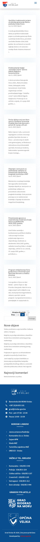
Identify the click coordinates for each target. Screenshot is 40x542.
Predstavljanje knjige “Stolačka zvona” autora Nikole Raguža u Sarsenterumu (17, 70)
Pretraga (32, 318)
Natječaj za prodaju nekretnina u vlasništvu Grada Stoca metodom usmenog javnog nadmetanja (18, 338)
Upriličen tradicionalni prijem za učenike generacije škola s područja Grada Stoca (19, 22)
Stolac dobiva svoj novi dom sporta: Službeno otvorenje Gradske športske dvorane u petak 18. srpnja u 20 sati (18, 122)
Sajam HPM (13, 439)
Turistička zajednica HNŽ (19, 447)
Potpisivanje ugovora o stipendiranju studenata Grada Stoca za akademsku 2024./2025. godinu (19, 220)
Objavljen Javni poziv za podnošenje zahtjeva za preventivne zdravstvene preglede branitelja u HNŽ (18, 171)
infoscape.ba (26, 536)
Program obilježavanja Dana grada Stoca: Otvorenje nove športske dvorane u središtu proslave (19, 272)
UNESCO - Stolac (15, 450)
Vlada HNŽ (13, 443)
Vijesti (19, 26)
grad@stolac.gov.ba (17, 409)
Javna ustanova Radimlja (19, 432)
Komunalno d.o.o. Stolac (19, 435)
